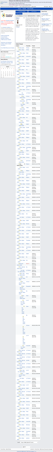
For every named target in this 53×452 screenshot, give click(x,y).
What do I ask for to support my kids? (46, 19)
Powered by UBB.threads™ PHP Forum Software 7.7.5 (26, 451)
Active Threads (30, 8)
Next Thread (34, 11)
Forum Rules (3, 449)
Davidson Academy (5, 38)
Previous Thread (22, 11)
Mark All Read (8, 449)
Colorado (17, 27)
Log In (51, 6)
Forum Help (37, 449)
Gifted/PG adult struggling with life (45, 29)
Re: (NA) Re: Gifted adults (22, 278)
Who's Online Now (4, 51)
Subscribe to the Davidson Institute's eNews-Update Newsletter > (6, 44)
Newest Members (4, 59)
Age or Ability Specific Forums (25, 6)
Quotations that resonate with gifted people (47, 24)
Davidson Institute (6, 27)
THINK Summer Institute (6, 39)
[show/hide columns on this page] (52, 8)
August (7, 66)
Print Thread (19, 13)
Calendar (24, 8)
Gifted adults (21, 47)
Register (46, 6)
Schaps (25, 15)
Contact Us (32, 449)
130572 (38, 15)
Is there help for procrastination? (45, 14)
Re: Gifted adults (21, 15)
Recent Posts (44, 11)
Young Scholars (4, 36)
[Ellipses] (17, 23)
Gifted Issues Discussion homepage (7, 6)
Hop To (19, 442)
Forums (16, 6)
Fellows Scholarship (5, 35)
